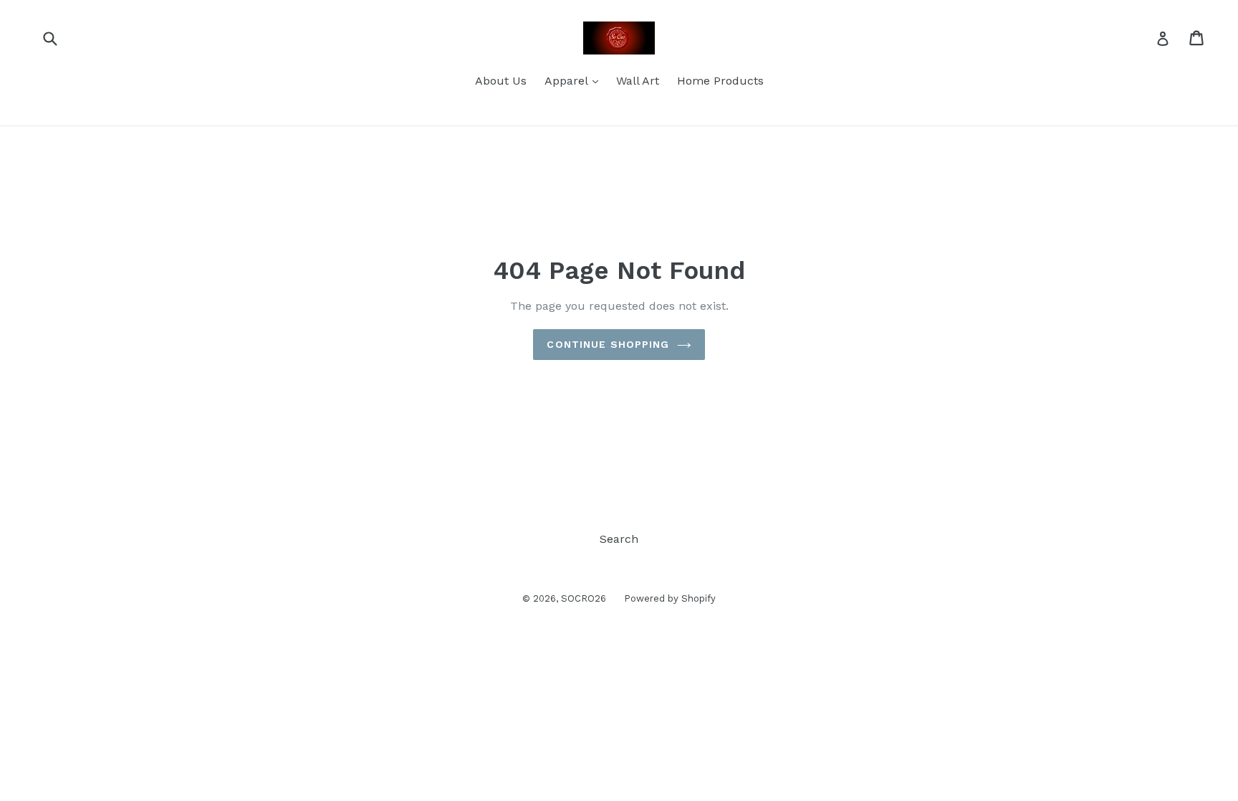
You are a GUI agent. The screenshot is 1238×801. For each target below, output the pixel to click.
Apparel (574, 80)
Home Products (720, 80)
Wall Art (637, 80)
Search (619, 539)
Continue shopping (608, 344)
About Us (501, 80)
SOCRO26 (583, 598)
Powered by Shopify (670, 598)
